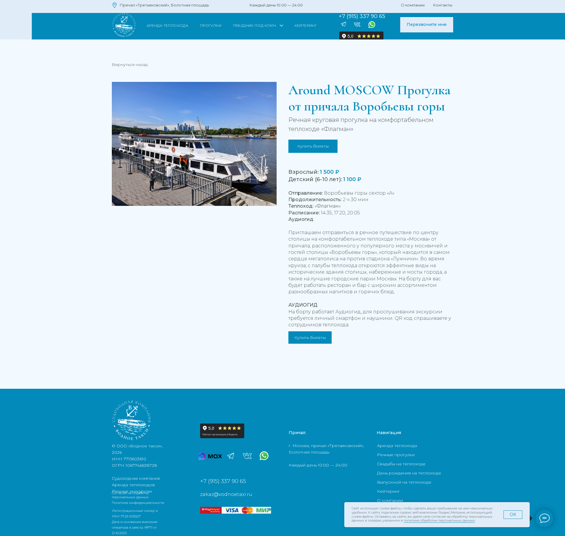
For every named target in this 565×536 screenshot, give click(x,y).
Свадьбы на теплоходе (401, 463)
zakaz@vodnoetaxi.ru (226, 494)
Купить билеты (310, 337)
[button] (426, 24)
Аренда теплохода (397, 445)
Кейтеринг (388, 491)
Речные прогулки (396, 454)
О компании (390, 500)
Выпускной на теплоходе (404, 482)
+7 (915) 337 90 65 (223, 481)
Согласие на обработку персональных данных (130, 495)
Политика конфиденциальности (138, 503)
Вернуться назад (130, 64)
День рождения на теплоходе (409, 473)
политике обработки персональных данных (439, 520)
